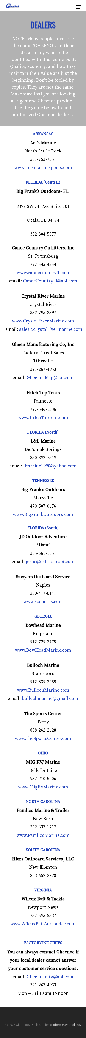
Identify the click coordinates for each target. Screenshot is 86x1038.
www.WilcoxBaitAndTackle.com (43, 924)
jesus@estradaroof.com (50, 562)
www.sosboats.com (43, 602)
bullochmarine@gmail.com (50, 699)
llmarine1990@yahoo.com (50, 466)
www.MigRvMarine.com (43, 787)
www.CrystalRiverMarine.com (43, 321)
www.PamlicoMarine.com (43, 835)
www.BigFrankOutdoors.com (43, 515)
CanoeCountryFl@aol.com (50, 281)
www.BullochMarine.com (43, 690)
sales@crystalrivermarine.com (50, 329)
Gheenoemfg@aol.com (50, 977)
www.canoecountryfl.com (43, 273)
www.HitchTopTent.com (43, 418)
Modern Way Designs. (65, 1025)
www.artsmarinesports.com (43, 168)
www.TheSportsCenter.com (43, 739)
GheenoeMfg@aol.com (50, 378)
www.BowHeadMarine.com (43, 650)
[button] (78, 7)
